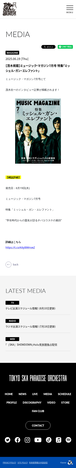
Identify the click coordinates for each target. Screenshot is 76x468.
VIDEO (51, 402)
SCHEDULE (64, 394)
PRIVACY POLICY (9, 462)
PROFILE (11, 402)
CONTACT (38, 425)
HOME (9, 394)
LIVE (35, 394)
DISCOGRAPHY (32, 402)
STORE (65, 402)
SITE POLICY (23, 462)
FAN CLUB (38, 411)
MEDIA (48, 394)
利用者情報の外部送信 (38, 462)
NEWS (22, 394)
